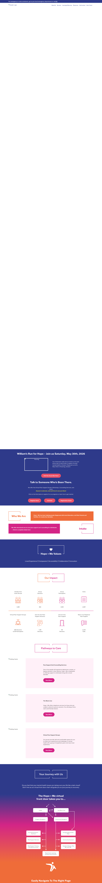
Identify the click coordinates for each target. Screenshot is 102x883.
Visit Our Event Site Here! (51, 475)
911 (56, 1)
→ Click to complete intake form (21, 530)
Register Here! (34, 500)
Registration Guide (66, 500)
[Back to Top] (99, 880)
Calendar (49, 500)
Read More (49, 680)
